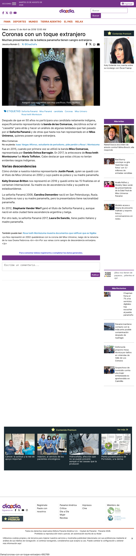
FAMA (7, 21)
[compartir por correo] (98, 44)
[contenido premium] (12, 518)
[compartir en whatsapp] (94, 44)
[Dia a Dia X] (7, 13)
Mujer (62, 514)
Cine (84, 508)
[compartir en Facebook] (86, 44)
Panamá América (68, 505)
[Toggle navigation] (14, 3)
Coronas (69, 111)
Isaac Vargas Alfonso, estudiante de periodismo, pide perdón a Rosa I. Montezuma (57, 144)
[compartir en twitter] (90, 44)
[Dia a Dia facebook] (3, 13)
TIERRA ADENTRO (51, 21)
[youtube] (23, 510)
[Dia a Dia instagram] (11, 13)
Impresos (87, 505)
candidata (58, 111)
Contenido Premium (121, 34)
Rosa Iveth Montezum (32, 114)
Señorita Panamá (29, 111)
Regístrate (42, 505)
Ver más (121, 429)
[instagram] (27, 510)
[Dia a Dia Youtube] (15, 13)
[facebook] (15, 510)
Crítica (63, 508)
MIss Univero (81, 111)
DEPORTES (19, 21)
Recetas (64, 518)
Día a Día (64, 511)
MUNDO (33, 21)
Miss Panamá (45, 111)
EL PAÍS (68, 21)
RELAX (79, 21)
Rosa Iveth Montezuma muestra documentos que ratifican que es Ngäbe (59, 233)
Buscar (95, 15)
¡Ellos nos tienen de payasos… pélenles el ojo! (124, 275)
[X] (19, 510)
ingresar (128, 3)
